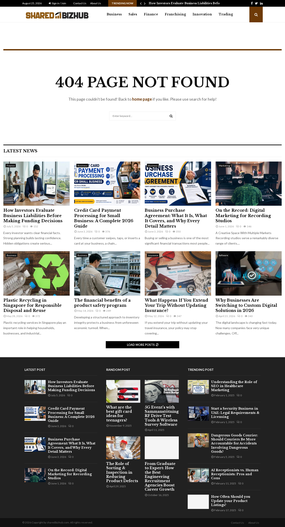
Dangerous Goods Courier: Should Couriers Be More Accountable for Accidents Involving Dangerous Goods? (234, 443)
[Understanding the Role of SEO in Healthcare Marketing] (198, 387)
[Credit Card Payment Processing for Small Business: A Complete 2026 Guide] (107, 184)
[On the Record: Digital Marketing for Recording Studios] (249, 184)
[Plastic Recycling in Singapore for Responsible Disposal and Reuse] (36, 273)
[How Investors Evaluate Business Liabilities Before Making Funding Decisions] (36, 184)
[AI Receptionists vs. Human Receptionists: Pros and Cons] (198, 475)
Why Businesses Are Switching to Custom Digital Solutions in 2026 (246, 305)
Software (223, 255)
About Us (95, 3)
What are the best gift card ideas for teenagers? (119, 413)
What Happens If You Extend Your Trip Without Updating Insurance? (176, 305)
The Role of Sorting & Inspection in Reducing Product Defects (122, 472)
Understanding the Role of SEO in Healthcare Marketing (234, 386)
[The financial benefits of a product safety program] (107, 273)
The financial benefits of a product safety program (102, 303)
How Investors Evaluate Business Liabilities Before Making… (193, 3)
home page (142, 99)
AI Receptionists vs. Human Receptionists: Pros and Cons (235, 474)
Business (114, 14)
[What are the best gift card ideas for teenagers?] (123, 391)
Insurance (153, 255)
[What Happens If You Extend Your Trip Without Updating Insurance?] (178, 273)
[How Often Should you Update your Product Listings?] (198, 502)
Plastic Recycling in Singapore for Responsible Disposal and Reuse (32, 305)
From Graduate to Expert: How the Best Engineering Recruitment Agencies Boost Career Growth (160, 476)
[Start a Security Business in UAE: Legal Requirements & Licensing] (198, 414)
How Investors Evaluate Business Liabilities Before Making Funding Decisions (33, 215)
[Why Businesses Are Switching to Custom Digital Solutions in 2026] (249, 273)
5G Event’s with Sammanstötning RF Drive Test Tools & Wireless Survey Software (162, 416)
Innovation (202, 14)
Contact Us (79, 3)
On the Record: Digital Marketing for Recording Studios (243, 215)
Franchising (175, 14)
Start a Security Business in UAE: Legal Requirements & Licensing (235, 413)
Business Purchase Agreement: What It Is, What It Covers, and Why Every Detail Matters (176, 218)
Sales (132, 14)
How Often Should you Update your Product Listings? (230, 501)
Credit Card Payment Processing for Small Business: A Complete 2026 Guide (103, 218)
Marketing (224, 165)
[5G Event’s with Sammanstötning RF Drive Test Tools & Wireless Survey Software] (162, 391)
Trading (226, 14)
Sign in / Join (58, 3)
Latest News (20, 151)
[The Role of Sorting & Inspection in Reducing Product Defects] (123, 447)
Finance (151, 14)
